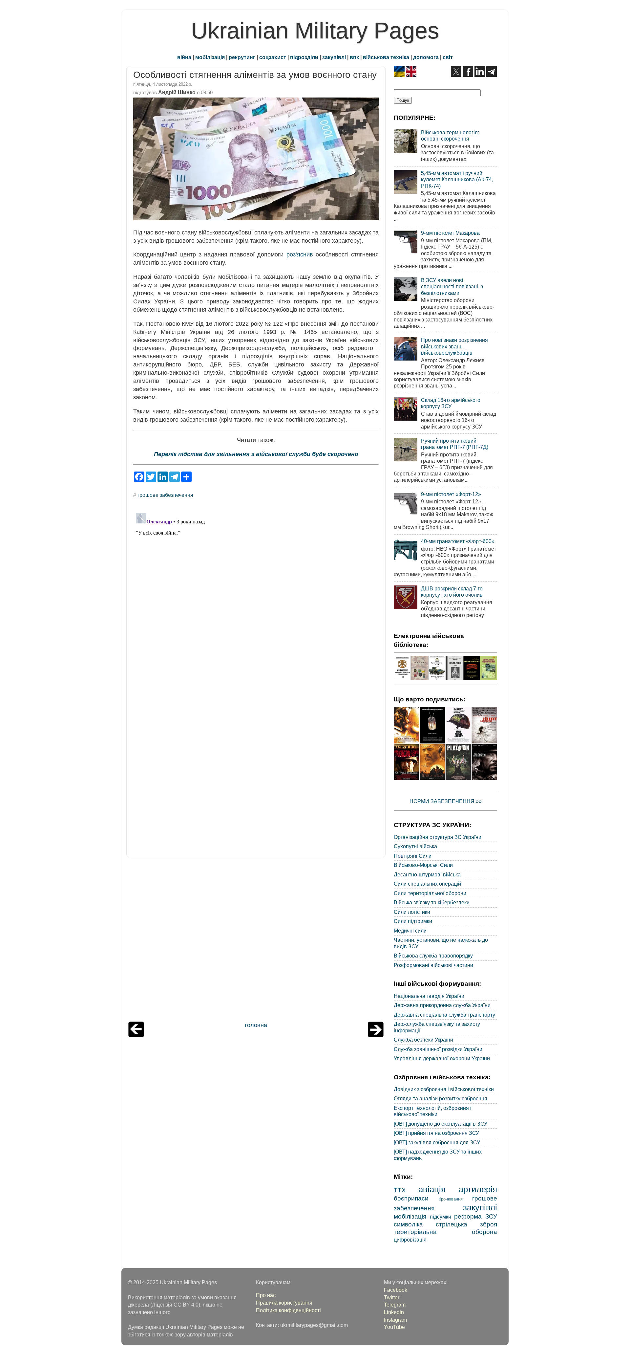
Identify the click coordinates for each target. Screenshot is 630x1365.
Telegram (395, 1305)
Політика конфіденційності (288, 1310)
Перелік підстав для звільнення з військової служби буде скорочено (256, 454)
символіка (408, 1224)
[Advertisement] (256, 941)
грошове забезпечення (165, 495)
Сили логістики (412, 912)
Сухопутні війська (415, 846)
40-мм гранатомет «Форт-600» (457, 541)
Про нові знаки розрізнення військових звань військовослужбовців (454, 346)
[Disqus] (256, 592)
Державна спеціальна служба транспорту (444, 1015)
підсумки (440, 1217)
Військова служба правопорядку (433, 955)
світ (448, 57)
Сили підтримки (413, 921)
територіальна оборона (445, 1231)
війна (184, 57)
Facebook (395, 1290)
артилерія (478, 1189)
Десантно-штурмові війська (427, 874)
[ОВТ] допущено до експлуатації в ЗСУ (440, 1124)
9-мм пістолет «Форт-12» (451, 494)
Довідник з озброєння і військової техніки (444, 1089)
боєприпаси (411, 1198)
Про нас (266, 1295)
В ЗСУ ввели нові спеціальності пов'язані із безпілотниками (452, 286)
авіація (432, 1189)
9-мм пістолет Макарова (450, 233)
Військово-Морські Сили (423, 865)
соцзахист (272, 57)
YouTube (394, 1327)
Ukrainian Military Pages (315, 30)
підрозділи (304, 57)
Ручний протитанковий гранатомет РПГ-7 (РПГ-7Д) (454, 444)
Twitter (391, 1297)
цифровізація (410, 1240)
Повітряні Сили (412, 856)
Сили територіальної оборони (430, 893)
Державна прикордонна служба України (442, 1005)
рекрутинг (242, 57)
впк (354, 57)
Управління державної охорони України (442, 1058)
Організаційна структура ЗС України (437, 837)
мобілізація (210, 57)
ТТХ (400, 1190)
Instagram (395, 1320)
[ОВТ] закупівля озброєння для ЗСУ (437, 1142)
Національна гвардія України (429, 996)
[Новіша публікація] (136, 1035)
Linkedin (394, 1312)
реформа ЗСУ (475, 1216)
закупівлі (334, 57)
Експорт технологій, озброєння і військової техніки (433, 1111)
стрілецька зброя (466, 1224)
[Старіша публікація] (376, 1035)
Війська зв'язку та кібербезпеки (432, 902)
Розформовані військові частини (433, 965)
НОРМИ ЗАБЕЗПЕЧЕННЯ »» (446, 801)
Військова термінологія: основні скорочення (450, 135)
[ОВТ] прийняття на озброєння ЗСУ (436, 1133)
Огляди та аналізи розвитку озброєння (440, 1098)
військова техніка (386, 57)
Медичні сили (410, 931)
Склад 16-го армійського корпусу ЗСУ (450, 403)
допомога (426, 57)
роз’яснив (299, 254)
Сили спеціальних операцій (427, 884)
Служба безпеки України (423, 1040)
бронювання (451, 1199)
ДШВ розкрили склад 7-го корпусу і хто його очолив (452, 591)
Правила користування (284, 1303)
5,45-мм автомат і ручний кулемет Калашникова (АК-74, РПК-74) (457, 179)
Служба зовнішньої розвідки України (438, 1049)
